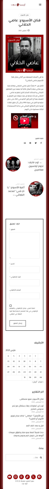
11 (19, 361)
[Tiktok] (27, 477)
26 (14, 372)
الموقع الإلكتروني (15, 290)
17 (24, 366)
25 (19, 372)
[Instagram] (16, 477)
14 (41, 366)
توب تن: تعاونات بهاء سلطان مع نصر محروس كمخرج (27, 407)
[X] (33, 477)
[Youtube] (10, 477)
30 (30, 377)
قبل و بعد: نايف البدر (34, 425)
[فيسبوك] (41, 143)
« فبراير (40, 381)
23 (30, 372)
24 (25, 372)
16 (30, 366)
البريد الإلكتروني (15, 277)
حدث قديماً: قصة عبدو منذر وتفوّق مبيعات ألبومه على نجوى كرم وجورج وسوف (26, 434)
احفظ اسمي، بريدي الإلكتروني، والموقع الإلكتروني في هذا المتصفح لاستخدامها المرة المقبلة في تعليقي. (24, 311)
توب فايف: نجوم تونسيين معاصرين (25, 165)
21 (41, 372)
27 (8, 372)
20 (8, 366)
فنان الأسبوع (25, 15)
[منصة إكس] (35, 143)
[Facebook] (39, 477)
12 (13, 361)
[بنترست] (30, 143)
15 (35, 366)
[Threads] (21, 477)
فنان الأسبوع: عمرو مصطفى (31, 399)
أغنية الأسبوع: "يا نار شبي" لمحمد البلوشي (25, 190)
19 (14, 366)
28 (41, 377)
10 (24, 361)
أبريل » (34, 381)
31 (24, 377)
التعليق (12, 229)
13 (8, 361)
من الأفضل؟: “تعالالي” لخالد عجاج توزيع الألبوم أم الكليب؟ (27, 417)
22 (35, 372)
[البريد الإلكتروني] (24, 143)
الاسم (12, 264)
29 (35, 377)
